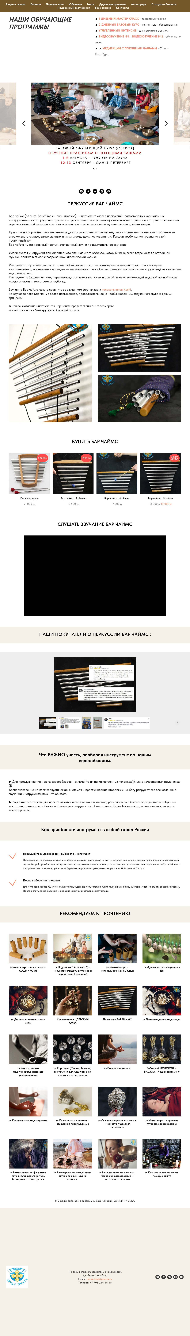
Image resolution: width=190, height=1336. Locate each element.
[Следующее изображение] (177, 723)
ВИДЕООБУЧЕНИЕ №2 (147, 36)
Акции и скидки (15, 4)
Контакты (122, 7)
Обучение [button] (75, 4)
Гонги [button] (90, 4)
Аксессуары (139, 4)
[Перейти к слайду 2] (96, 168)
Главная (35, 4)
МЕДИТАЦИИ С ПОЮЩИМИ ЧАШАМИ (129, 48)
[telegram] (88, 191)
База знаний (103, 7)
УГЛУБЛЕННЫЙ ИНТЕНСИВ (118, 30)
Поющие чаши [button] (55, 4)
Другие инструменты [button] (112, 4)
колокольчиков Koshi (116, 289)
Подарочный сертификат (74, 7)
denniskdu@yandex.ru (99, 1279)
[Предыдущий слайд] (23, 123)
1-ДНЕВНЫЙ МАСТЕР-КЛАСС (119, 18)
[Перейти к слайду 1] (93, 168)
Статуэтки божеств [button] (164, 4)
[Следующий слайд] (166, 123)
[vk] (95, 191)
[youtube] (108, 191)
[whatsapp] (81, 191)
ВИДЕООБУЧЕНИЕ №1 (114, 36)
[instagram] (101, 191)
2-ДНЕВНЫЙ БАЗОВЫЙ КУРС (119, 24)
